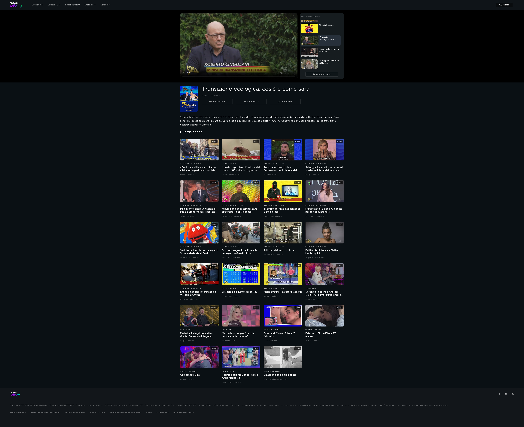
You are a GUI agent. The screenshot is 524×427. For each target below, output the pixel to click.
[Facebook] (499, 394)
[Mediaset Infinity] (16, 5)
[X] (513, 394)
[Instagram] (506, 394)
